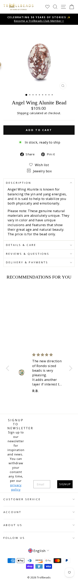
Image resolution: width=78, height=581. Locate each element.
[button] (8, 368)
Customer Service (22, 499)
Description (18, 183)
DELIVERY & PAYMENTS (27, 262)
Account (12, 512)
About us (12, 525)
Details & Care (21, 245)
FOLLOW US (14, 538)
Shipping (23, 113)
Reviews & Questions (27, 254)
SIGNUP (65, 484)
